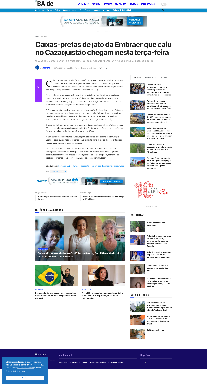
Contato (106, 10)
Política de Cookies (117, 362)
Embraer (55, 171)
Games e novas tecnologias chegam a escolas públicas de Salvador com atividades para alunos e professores (159, 90)
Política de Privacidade (122, 10)
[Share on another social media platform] (38, 99)
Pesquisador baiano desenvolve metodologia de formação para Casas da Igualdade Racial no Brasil (55, 296)
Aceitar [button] (25, 378)
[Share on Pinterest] (38, 93)
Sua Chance (120, 4)
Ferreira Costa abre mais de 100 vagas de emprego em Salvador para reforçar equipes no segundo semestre (159, 163)
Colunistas (39, 10)
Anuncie (97, 10)
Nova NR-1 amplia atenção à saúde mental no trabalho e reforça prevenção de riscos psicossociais (102, 296)
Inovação (133, 4)
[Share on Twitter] (38, 87)
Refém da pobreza (155, 330)
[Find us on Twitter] (163, 10)
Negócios (108, 4)
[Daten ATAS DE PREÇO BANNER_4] (103, 21)
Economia (96, 4)
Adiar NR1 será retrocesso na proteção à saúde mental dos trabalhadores (159, 254)
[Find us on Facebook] (159, 10)
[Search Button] (171, 4)
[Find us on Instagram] (167, 10)
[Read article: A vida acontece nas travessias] (137, 226)
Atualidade (83, 4)
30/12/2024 (58, 68)
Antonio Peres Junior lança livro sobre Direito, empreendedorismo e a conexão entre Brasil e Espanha (159, 241)
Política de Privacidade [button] (15, 371)
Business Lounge (70, 10)
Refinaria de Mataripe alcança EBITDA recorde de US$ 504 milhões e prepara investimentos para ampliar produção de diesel (159, 133)
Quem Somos (85, 10)
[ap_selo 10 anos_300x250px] (151, 190)
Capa (37, 37)
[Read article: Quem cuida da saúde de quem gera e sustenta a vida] (137, 269)
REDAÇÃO (46, 68)
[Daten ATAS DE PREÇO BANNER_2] (80, 181)
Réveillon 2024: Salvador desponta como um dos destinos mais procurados (91, 166)
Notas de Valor (148, 4)
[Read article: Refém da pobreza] (137, 334)
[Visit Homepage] (49, 4)
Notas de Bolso (53, 10)
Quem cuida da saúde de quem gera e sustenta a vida (158, 268)
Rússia (63, 171)
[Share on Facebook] (38, 82)
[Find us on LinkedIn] (171, 10)
